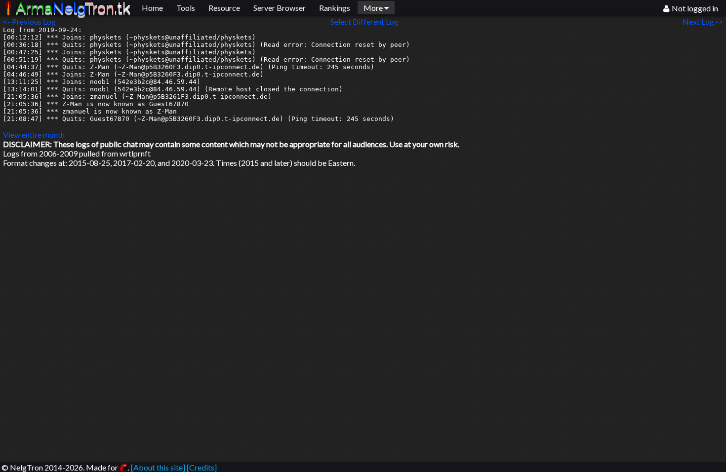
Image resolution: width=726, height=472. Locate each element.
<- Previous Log (29, 21)
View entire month (34, 134)
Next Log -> (704, 21)
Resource (224, 7)
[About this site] (158, 467)
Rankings (334, 7)
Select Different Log (364, 21)
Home (152, 7)
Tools (185, 7)
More (373, 7)
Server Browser (279, 7)
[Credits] (202, 467)
